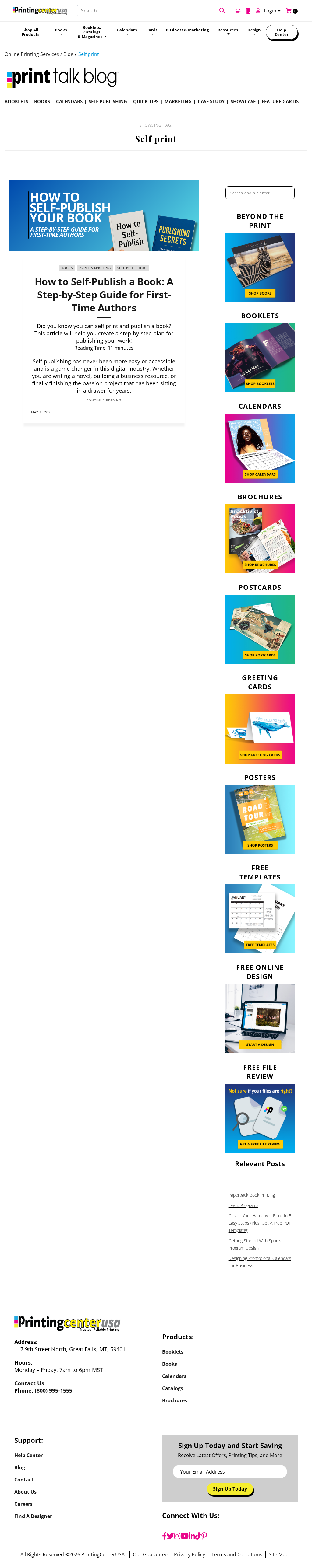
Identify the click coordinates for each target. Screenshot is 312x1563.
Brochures (174, 1400)
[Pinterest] (204, 1536)
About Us (25, 1491)
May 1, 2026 (42, 412)
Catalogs (172, 1388)
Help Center (282, 32)
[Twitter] (170, 1536)
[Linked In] (173, 412)
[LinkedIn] (192, 1536)
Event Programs (243, 1205)
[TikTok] (198, 1536)
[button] (222, 11)
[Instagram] (177, 1536)
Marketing (178, 101)
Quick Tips (145, 101)
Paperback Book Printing (252, 1195)
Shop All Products (30, 32)
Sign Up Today (230, 1488)
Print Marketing (95, 268)
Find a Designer (33, 1516)
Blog (19, 1467)
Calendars (69, 101)
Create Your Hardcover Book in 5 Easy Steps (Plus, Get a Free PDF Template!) (260, 1223)
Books (42, 101)
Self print (88, 54)
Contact (24, 1479)
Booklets (16, 101)
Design (254, 30)
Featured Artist (281, 101)
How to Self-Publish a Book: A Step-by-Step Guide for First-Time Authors (104, 294)
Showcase (243, 101)
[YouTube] (184, 1536)
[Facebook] (164, 1536)
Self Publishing (108, 101)
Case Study (211, 101)
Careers (23, 1504)
